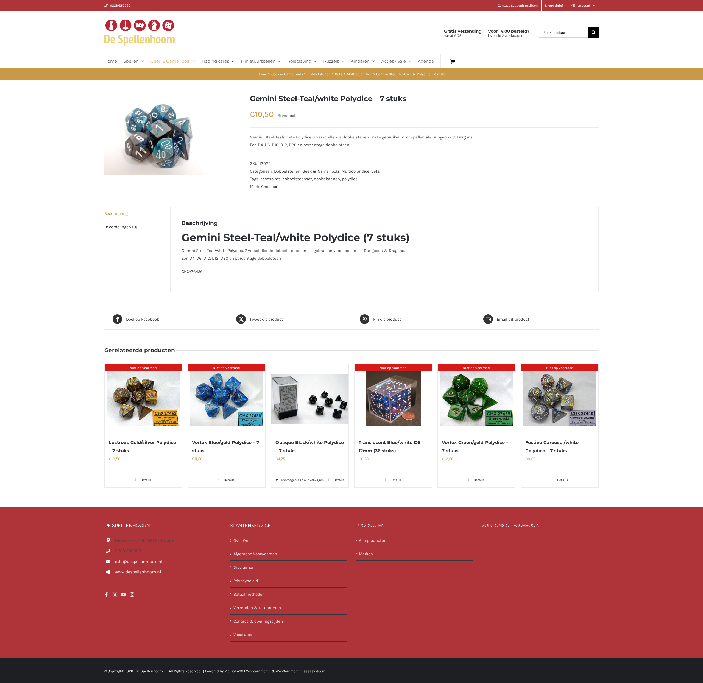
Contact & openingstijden (258, 621)
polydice (350, 178)
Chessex (269, 186)
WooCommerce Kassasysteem (300, 671)
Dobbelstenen (287, 171)
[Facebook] (106, 594)
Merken (366, 553)
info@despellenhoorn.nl (138, 561)
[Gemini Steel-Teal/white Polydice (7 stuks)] (173, 134)
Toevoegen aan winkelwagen (302, 480)
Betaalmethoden (249, 594)
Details (146, 480)
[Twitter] (115, 594)
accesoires (270, 178)
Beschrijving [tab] (116, 213)
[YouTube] (123, 594)
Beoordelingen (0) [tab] (120, 226)
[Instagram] (132, 594)
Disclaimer (243, 567)
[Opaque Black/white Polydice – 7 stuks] (309, 398)
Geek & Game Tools (320, 171)
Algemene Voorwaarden (255, 553)
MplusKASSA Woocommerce (247, 671)
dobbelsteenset (297, 178)
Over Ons (241, 540)
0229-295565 (120, 5)
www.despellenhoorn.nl (138, 571)
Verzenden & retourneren (257, 607)
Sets (375, 171)
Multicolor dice (355, 171)
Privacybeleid (245, 580)
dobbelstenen (327, 178)
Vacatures (242, 634)
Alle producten (372, 540)
